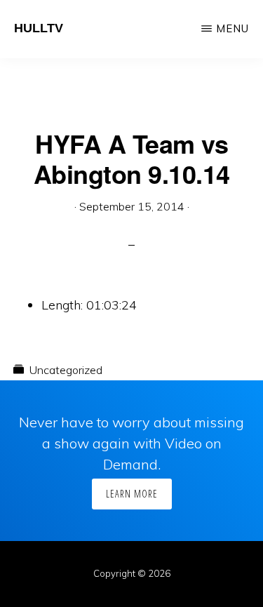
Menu (232, 28)
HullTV (38, 28)
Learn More (132, 493)
